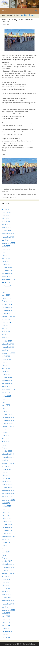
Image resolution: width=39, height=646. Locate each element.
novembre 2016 (8, 567)
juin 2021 (6, 399)
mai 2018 (6, 512)
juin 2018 (6, 509)
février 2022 (7, 374)
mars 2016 (6, 591)
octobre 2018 (7, 497)
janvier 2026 (7, 231)
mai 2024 (6, 292)
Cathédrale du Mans (28, 15)
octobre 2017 (7, 533)
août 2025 (6, 246)
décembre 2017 (8, 527)
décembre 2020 (8, 417)
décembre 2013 (8, 631)
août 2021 (6, 393)
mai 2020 (6, 439)
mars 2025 (6, 261)
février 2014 (7, 628)
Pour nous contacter (10, 644)
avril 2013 (6, 637)
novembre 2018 (8, 494)
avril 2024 (6, 295)
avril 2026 (6, 221)
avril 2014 (6, 625)
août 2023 (6, 319)
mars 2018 (6, 518)
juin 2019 (6, 472)
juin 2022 (6, 362)
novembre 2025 (8, 237)
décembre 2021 (8, 380)
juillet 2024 (6, 286)
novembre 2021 (8, 384)
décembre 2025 (8, 234)
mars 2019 (6, 481)
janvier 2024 (7, 304)
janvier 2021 (7, 414)
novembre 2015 (8, 604)
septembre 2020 (8, 426)
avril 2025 (6, 258)
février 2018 (7, 521)
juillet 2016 (6, 579)
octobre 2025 (7, 240)
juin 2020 (6, 435)
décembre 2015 (8, 601)
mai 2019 (6, 475)
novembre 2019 (8, 457)
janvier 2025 (7, 267)
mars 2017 (6, 555)
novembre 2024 (8, 273)
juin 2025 (6, 252)
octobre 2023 (7, 313)
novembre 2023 (8, 310)
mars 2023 (6, 335)
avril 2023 (6, 331)
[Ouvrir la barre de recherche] (36, 11)
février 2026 (7, 227)
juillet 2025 (6, 249)
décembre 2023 (8, 307)
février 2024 (7, 301)
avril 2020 (6, 442)
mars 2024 (6, 298)
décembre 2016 (8, 564)
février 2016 (7, 594)
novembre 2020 (8, 420)
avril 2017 (6, 552)
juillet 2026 (6, 212)
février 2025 (7, 264)
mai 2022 (6, 365)
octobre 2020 (7, 423)
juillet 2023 (6, 322)
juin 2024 (6, 289)
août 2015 (6, 613)
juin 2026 (6, 215)
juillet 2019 (6, 469)
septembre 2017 (8, 536)
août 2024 (6, 283)
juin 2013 (6, 634)
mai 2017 (6, 549)
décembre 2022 (8, 344)
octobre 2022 (7, 350)
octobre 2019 (7, 460)
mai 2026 (6, 218)
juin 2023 (6, 325)
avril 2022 (6, 368)
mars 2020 (6, 445)
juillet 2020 (6, 432)
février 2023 (7, 338)
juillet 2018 (6, 506)
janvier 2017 (7, 561)
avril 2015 (6, 616)
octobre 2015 (7, 607)
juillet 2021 (6, 396)
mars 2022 (6, 371)
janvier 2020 (7, 451)
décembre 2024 (8, 270)
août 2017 (6, 539)
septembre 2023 (8, 316)
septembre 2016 (8, 573)
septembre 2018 (8, 500)
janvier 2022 (7, 377)
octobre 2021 (7, 387)
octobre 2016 (7, 570)
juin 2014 (6, 619)
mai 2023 (6, 328)
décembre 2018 (8, 490)
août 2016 (6, 576)
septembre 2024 (8, 280)
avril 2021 (6, 405)
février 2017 (7, 558)
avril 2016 (6, 588)
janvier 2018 (7, 524)
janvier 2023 (7, 341)
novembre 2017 (8, 530)
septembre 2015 (8, 610)
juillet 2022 (6, 359)
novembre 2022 (8, 347)
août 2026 (6, 209)
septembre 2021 (8, 390)
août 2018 (6, 503)
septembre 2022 (8, 353)
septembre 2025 (8, 243)
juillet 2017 (6, 543)
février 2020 (7, 448)
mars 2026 (6, 224)
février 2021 (7, 411)
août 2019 (6, 466)
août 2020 (6, 429)
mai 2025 (6, 255)
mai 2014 (6, 622)
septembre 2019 (8, 463)
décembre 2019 (8, 454)
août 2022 (6, 356)
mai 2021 (6, 402)
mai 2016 (6, 585)
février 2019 (7, 484)
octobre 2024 (7, 276)
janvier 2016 (7, 598)
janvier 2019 (7, 487)
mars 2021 (6, 408)
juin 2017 (6, 546)
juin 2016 (6, 582)
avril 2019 (6, 478)
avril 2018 (6, 515)
